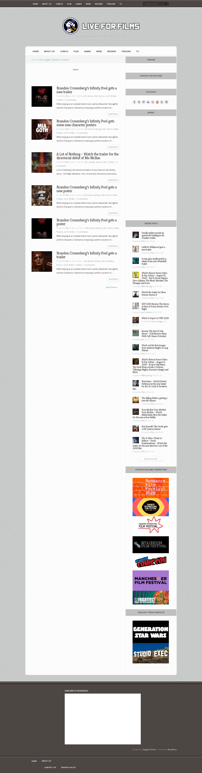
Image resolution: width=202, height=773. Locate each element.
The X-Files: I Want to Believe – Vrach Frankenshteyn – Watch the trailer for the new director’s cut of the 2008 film (150, 443)
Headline (110, 261)
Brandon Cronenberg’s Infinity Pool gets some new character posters (85, 123)
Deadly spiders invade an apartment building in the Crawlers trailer (153, 235)
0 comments (70, 100)
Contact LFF (50, 768)
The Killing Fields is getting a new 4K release (154, 399)
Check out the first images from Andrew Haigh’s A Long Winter (155, 348)
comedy (91, 162)
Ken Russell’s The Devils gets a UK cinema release (155, 428)
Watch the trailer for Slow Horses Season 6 (154, 293)
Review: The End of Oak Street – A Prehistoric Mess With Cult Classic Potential (154, 333)
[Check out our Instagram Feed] (166, 102)
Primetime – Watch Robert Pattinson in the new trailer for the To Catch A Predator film (150, 385)
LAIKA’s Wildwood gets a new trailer (153, 248)
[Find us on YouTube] (157, 102)
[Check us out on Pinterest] (144, 102)
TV (120, 4)
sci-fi (108, 96)
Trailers (111, 4)
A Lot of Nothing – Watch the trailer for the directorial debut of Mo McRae (87, 156)
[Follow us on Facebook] (134, 102)
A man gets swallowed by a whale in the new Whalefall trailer (154, 261)
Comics (59, 4)
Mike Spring (147, 286)
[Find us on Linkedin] (148, 102)
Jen (143, 339)
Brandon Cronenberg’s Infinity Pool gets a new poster (86, 189)
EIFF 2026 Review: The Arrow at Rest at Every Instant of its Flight (155, 306)
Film (69, 4)
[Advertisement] (76, 76)
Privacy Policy (68, 768)
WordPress (172, 750)
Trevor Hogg (156, 321)
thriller (113, 96)
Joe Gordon (147, 312)
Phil (67, 96)
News (88, 4)
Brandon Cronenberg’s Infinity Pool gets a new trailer (86, 90)
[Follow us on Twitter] (139, 102)
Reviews (99, 4)
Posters (59, 133)
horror (102, 96)
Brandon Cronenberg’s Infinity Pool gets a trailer (86, 255)
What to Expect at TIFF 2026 (155, 318)
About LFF (47, 4)
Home (35, 4)
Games (79, 4)
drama (90, 96)
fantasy (98, 129)
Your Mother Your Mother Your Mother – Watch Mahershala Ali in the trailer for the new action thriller (150, 413)
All (85, 96)
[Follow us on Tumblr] (162, 102)
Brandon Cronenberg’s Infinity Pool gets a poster (86, 222)
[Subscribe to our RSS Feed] (153, 102)
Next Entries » (112, 287)
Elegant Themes (149, 750)
